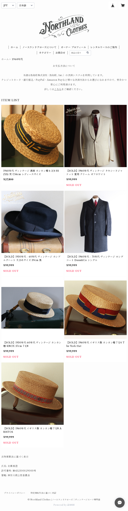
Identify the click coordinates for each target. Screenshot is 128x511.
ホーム (14, 47)
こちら (58, 89)
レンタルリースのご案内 (103, 47)
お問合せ (60, 52)
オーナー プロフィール (73, 47)
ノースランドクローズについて (39, 47)
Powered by (60, 505)
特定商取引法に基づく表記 (43, 493)
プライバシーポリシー (14, 493)
